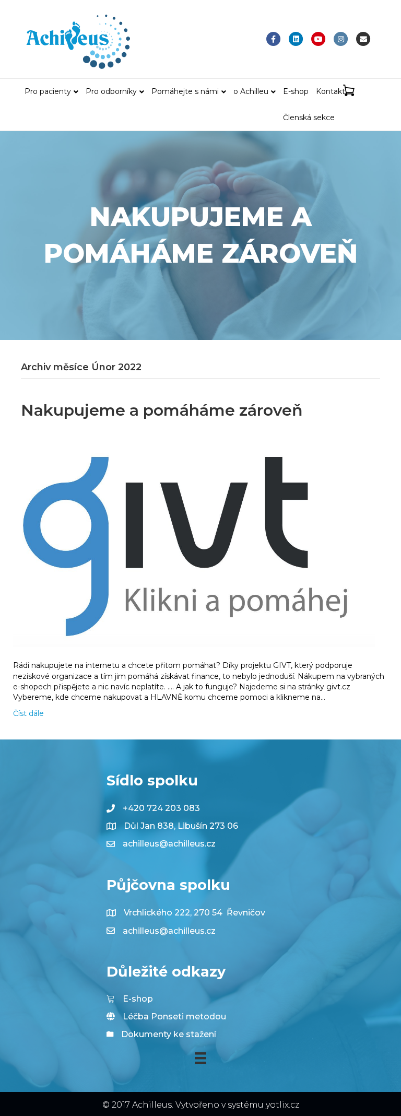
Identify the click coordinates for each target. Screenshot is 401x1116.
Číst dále (28, 713)
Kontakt (330, 91)
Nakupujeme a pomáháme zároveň (162, 410)
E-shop (296, 91)
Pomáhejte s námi (185, 91)
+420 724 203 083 (161, 808)
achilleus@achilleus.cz (169, 844)
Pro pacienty (48, 91)
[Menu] (200, 1058)
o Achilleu (250, 91)
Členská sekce (309, 117)
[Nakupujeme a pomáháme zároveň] (194, 540)
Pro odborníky (111, 91)
